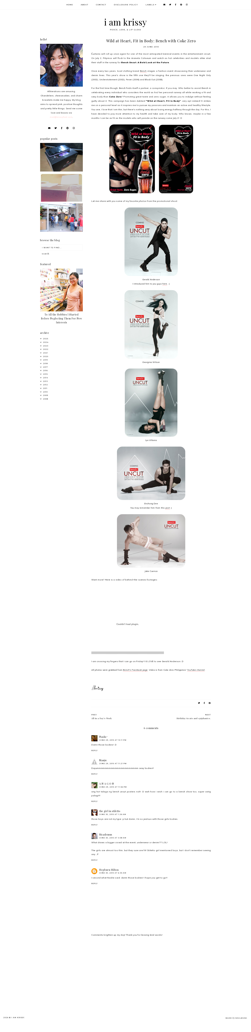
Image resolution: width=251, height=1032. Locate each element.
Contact (101, 5)
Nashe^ (103, 736)
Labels (150, 5)
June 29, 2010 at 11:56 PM (113, 787)
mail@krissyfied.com (61, 117)
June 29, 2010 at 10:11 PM (113, 740)
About (84, 5)
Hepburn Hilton (109, 869)
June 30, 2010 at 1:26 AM (112, 814)
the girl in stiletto (109, 811)
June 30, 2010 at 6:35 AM (112, 873)
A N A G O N (106, 783)
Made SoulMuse (236, 1018)
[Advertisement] (67, 966)
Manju (103, 760)
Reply (94, 750)
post (167, 507)
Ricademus (105, 834)
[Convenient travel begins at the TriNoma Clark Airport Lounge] (61, 231)
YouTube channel (196, 670)
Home (69, 5)
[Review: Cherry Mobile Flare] (61, 170)
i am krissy (125, 22)
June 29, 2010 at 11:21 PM (113, 763)
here (164, 283)
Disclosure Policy (126, 5)
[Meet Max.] (61, 201)
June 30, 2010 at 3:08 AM (112, 838)
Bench (143, 71)
